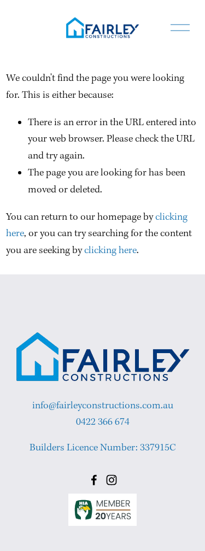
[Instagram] (111, 479)
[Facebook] (94, 479)
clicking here (110, 250)
